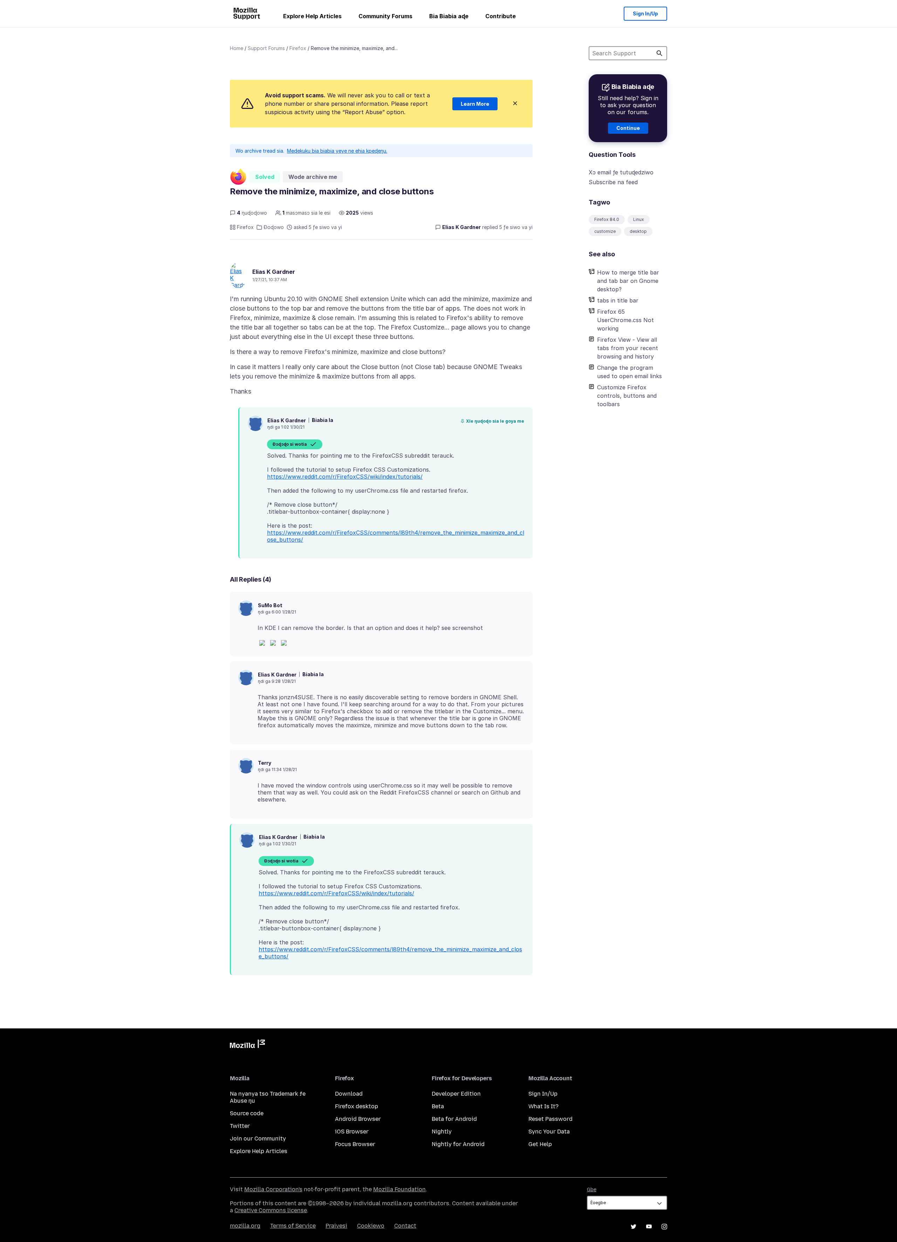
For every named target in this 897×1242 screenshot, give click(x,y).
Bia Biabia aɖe (448, 16)
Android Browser (358, 1119)
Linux (638, 219)
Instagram (664, 1226)
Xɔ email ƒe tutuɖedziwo (621, 172)
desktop (638, 231)
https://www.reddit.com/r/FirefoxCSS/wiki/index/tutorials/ (345, 476)
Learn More (475, 104)
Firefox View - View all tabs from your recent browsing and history (627, 348)
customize (605, 231)
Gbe (591, 1190)
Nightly (442, 1131)
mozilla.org (245, 1225)
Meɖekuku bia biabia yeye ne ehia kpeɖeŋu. (337, 151)
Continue (628, 128)
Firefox (297, 48)
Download (349, 1093)
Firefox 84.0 (606, 219)
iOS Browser (352, 1131)
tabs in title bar (617, 300)
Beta (438, 1106)
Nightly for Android (458, 1144)
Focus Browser (355, 1144)
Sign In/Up (645, 13)
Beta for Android (454, 1119)
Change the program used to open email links (629, 372)
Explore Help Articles (312, 16)
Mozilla (247, 1045)
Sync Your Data (549, 1131)
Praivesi (336, 1225)
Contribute (500, 16)
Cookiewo (370, 1225)
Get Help (540, 1144)
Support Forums (266, 48)
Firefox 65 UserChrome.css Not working (625, 320)
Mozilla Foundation (399, 1189)
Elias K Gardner (273, 271)
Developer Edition (456, 1093)
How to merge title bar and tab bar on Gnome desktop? (628, 281)
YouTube (649, 1226)
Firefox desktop (356, 1106)
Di (659, 53)
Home (236, 48)
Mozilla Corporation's (273, 1189)
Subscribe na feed (613, 182)
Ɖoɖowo (273, 227)
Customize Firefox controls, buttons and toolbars (627, 396)
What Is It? (543, 1106)
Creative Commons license (270, 1210)
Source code (246, 1113)
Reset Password (550, 1119)
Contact (405, 1225)
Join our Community (258, 1138)
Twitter (240, 1126)
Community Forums (385, 16)
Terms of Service (293, 1225)
